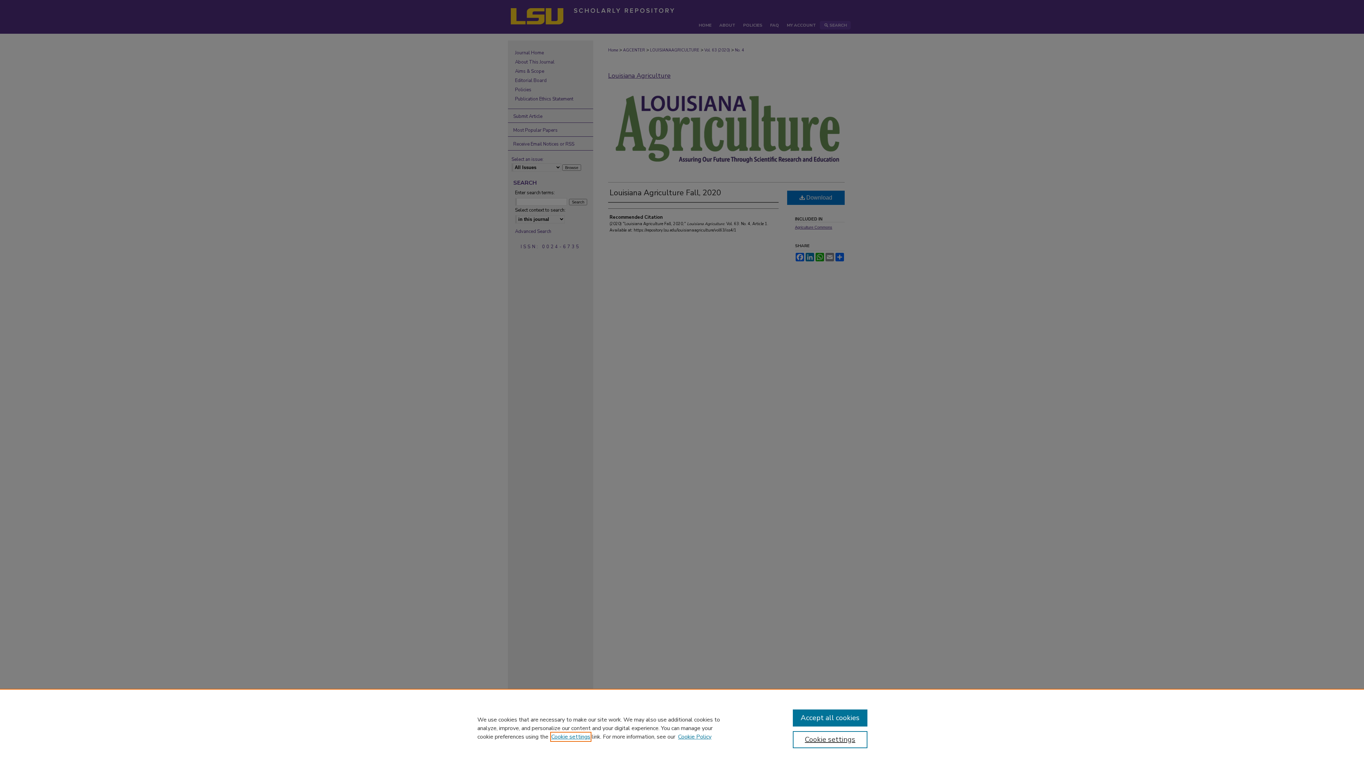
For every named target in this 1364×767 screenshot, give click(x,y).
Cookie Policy (694, 737)
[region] (682, 728)
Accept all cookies (830, 718)
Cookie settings (570, 737)
